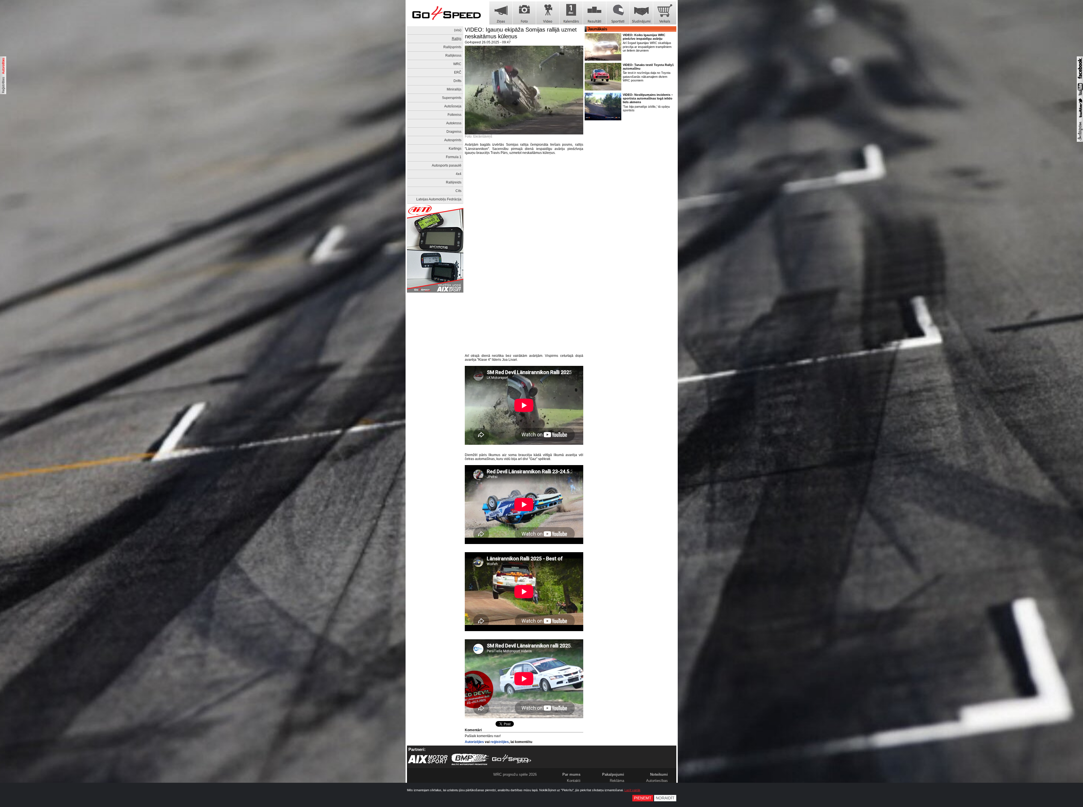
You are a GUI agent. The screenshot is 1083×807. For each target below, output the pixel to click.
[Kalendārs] (571, 13)
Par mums (571, 774)
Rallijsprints (452, 47)
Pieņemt (642, 798)
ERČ (457, 72)
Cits (458, 191)
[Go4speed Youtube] (1080, 96)
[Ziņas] (500, 13)
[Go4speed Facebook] (1080, 79)
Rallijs (456, 39)
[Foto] (524, 13)
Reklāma (617, 781)
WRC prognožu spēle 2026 (515, 774)
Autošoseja (452, 106)
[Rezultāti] (594, 13)
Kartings (455, 149)
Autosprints (452, 140)
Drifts (457, 81)
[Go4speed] (446, 13)
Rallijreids (453, 182)
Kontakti (573, 781)
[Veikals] (664, 13)
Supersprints (451, 98)
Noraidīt (665, 798)
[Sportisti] (617, 13)
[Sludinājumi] (641, 13)
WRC (457, 64)
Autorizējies (474, 742)
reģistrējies (499, 742)
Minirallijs (454, 89)
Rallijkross (453, 56)
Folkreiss (454, 115)
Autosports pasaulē (446, 165)
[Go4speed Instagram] (1080, 140)
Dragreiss (453, 132)
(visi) (457, 30)
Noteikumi (659, 774)
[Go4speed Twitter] (1080, 118)
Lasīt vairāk (632, 790)
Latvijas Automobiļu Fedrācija (438, 199)
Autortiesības (657, 781)
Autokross (453, 123)
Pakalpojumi (613, 774)
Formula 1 (453, 157)
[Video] (547, 13)
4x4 (458, 174)
